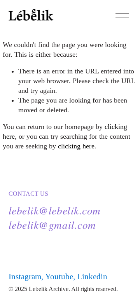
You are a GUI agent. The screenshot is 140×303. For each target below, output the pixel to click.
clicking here (76, 146)
